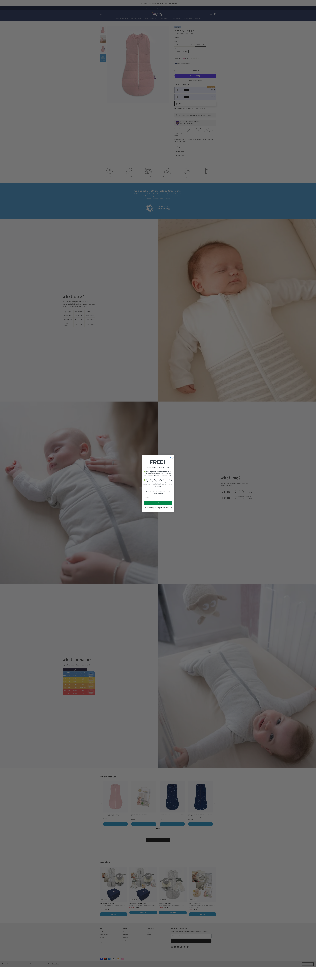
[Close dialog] (172, 457)
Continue (158, 503)
